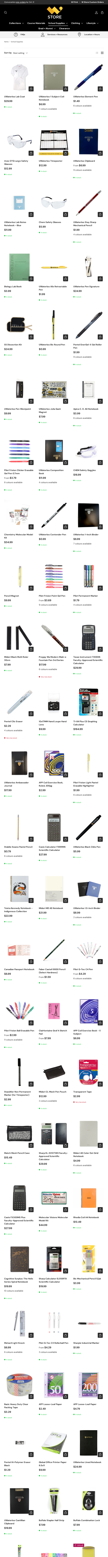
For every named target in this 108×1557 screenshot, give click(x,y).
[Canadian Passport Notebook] (19, 950)
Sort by (8, 52)
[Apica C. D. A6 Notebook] (88, 389)
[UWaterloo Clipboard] (88, 141)
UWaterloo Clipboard (84, 161)
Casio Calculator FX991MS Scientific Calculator (52, 848)
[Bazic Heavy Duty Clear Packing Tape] (19, 1385)
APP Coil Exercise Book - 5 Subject (87, 1032)
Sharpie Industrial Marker (86, 1343)
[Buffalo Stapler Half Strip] (54, 1501)
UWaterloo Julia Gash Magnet (50, 411)
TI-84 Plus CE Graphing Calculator (85, 723)
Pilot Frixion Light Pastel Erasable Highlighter (85, 784)
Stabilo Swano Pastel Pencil (18, 847)
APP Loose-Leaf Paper (50, 1404)
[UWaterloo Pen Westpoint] (19, 389)
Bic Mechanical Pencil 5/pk (87, 1278)
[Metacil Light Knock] (19, 1323)
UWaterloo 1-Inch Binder (86, 534)
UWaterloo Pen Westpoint (17, 409)
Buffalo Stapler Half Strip (51, 1520)
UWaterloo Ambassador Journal (16, 784)
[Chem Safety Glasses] (54, 203)
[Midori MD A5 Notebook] (54, 889)
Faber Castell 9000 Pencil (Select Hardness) (52, 971)
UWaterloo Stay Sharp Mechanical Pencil (84, 224)
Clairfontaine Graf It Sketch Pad (53, 1032)
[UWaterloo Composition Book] (54, 451)
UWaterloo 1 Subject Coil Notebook (51, 98)
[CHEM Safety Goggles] (88, 451)
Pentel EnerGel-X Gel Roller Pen (87, 346)
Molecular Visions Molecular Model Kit (53, 1219)
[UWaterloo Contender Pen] (54, 515)
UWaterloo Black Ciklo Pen (86, 847)
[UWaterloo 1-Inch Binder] (88, 515)
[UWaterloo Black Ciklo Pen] (88, 827)
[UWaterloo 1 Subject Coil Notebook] (54, 77)
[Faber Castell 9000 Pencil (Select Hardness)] (54, 950)
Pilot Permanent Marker (85, 595)
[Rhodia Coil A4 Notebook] (88, 1198)
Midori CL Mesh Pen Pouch (52, 1091)
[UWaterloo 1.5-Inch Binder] (88, 889)
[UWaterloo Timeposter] (54, 141)
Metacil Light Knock (14, 1343)
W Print (74, 2)
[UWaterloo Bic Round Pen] (54, 325)
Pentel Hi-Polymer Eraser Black (17, 1464)
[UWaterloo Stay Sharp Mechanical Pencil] (88, 203)
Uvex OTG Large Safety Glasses (16, 162)
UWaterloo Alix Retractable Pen (53, 288)
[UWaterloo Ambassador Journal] (19, 763)
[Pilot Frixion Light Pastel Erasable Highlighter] (88, 763)
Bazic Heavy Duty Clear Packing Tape (16, 1406)
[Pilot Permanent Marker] (88, 576)
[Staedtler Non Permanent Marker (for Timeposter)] (19, 1072)
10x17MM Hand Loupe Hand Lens (53, 723)
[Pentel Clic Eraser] (19, 702)
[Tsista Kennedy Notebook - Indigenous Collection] (19, 889)
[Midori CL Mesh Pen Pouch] (54, 1072)
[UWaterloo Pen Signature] (88, 267)
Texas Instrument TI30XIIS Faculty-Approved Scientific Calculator (88, 660)
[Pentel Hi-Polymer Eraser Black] (19, 1443)
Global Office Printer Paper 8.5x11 (53, 1464)
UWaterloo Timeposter (50, 161)
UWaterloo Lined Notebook (87, 1462)
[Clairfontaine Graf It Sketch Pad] (54, 1011)
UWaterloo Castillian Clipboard (14, 1522)
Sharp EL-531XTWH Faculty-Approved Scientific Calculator (53, 1156)
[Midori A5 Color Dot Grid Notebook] (88, 1133)
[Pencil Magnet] (19, 576)
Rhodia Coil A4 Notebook (86, 1217)
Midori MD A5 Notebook (51, 908)
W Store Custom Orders (93, 2)
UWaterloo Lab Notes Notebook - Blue (15, 224)
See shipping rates (39, 2)
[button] (102, 12)
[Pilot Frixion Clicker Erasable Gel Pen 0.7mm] (19, 451)
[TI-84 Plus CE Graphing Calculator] (88, 702)
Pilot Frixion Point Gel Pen (52, 595)
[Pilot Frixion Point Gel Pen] (54, 576)
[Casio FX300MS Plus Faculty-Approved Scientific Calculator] (19, 1198)
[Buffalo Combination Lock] (88, 1501)
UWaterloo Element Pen (85, 96)
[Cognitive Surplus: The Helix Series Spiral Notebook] (19, 1259)
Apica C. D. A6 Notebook (85, 409)
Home (6, 42)
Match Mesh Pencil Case (17, 1153)
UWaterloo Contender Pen (52, 534)
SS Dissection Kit (13, 344)
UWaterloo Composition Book (51, 472)
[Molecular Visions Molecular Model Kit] (54, 1198)
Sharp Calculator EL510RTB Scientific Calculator (53, 1280)
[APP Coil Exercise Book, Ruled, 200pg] (54, 763)
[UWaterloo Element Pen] (88, 77)
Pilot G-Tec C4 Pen (83, 969)
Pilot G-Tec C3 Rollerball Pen (53, 1343)
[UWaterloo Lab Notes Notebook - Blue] (19, 203)
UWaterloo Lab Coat (14, 96)
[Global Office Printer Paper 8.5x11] (54, 1443)
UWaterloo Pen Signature (86, 286)
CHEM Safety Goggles (84, 470)
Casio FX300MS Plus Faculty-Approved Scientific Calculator (19, 1220)
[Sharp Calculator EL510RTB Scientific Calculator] (54, 1259)
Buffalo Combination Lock (86, 1520)
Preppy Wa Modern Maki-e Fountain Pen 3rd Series (52, 659)
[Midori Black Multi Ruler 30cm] (19, 637)
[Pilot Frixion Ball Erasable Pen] (19, 1011)
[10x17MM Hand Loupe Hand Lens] (54, 702)
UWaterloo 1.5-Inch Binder (86, 908)
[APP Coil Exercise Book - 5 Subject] (88, 1011)
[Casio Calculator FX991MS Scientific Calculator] (54, 827)
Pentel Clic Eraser (13, 721)
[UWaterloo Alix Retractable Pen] (54, 267)
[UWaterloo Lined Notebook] (88, 1443)
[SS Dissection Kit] (19, 325)
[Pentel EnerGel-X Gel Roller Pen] (88, 325)
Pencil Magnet (11, 595)
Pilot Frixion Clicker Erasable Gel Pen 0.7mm (18, 472)
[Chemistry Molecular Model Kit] (19, 515)
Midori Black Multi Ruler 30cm (16, 659)
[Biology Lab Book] (19, 267)
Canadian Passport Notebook (19, 969)
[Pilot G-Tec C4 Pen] (88, 950)
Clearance (64, 28)
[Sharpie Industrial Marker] (88, 1323)
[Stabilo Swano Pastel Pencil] (19, 827)
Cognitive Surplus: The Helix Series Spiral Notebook (18, 1280)
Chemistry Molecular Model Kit (18, 536)
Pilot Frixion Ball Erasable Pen (19, 1030)
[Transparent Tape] (88, 1072)
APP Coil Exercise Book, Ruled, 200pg (51, 784)
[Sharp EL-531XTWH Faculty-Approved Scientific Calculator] (54, 1133)
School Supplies (17, 42)
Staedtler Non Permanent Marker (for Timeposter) (17, 1093)
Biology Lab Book (13, 286)
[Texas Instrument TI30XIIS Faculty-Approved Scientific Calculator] (88, 637)
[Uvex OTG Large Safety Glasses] (19, 141)
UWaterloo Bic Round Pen (52, 344)
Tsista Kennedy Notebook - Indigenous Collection (18, 910)
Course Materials (36, 23)
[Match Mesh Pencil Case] (19, 1133)
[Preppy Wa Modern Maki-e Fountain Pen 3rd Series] (54, 637)
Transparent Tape (82, 1091)
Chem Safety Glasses (50, 222)
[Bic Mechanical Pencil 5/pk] (88, 1259)
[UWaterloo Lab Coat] (19, 77)
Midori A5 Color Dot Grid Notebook (85, 1155)
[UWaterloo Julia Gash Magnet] (54, 389)
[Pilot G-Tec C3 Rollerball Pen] (54, 1323)
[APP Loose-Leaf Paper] (54, 1385)
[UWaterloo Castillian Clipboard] (19, 1501)
